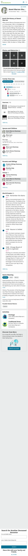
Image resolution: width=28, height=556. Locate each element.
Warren (16, 277)
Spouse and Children (8, 81)
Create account (14, 348)
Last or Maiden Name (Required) (8, 540)
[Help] (23, 2)
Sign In (13, 72)
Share (24, 7)
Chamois (5, 306)
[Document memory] (6, 55)
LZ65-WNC (24, 11)
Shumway (5, 277)
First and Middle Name (6, 534)
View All (5, 122)
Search (14, 547)
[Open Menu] (26, 2)
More (4, 44)
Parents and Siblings (19, 81)
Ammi (11, 277)
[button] (14, 107)
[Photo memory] (6, 63)
